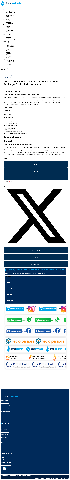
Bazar (7, 57)
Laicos (7, 35)
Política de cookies (50, 478)
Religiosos (8, 37)
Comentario (36, 178)
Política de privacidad (39, 478)
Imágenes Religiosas (11, 18)
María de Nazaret (10, 15)
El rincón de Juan (10, 61)
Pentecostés (9, 33)
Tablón (7, 42)
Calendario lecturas (5, 411)
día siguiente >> (11, 77)
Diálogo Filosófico (10, 23)
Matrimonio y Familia (11, 39)
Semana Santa (9, 30)
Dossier (8, 44)
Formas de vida (4, 434)
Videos (7, 49)
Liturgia (35, 171)
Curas (7, 38)
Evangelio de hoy (35, 250)
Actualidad (8, 20)
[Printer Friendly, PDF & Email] (8, 182)
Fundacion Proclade (6, 465)
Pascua (7, 31)
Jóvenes (3, 440)
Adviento (8, 26)
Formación (8, 56)
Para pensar (9, 50)
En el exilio (8, 64)
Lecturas (9, 282)
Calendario (35, 257)
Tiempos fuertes (5, 432)
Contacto (3, 457)
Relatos (8, 54)
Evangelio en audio (36, 264)
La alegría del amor (10, 63)
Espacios (5, 59)
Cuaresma (8, 29)
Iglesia (2, 427)
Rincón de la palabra (10, 12)
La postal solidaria (10, 45)
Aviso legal (66, 478)
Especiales (8, 22)
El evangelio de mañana (6, 406)
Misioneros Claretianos (7, 462)
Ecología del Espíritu (10, 60)
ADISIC (33, 475)
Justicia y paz (4, 437)
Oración (8, 52)
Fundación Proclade (10, 46)
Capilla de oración (10, 14)
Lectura (35, 164)
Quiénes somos (4, 400)
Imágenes (8, 53)
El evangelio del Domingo (6, 408)
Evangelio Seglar (10, 65)
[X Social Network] (36, 242)
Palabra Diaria (9, 11)
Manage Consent (59, 478)
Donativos (3, 460)
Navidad (8, 27)
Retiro (7, 16)
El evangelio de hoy (5, 403)
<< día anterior (10, 76)
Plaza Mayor (4, 429)
